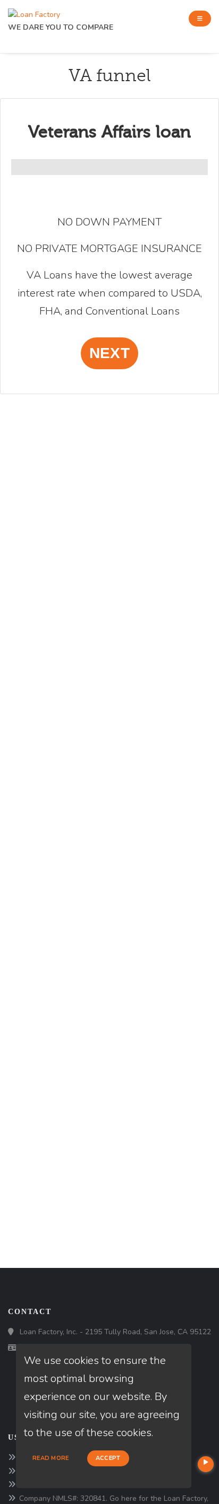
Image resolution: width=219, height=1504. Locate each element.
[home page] (34, 12)
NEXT (109, 353)
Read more (50, 1458)
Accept (108, 1458)
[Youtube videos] (206, 1464)
